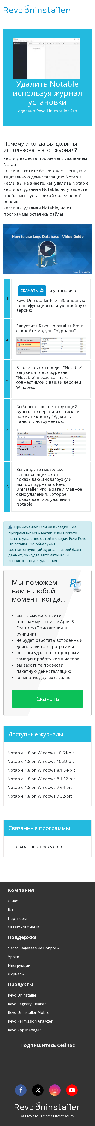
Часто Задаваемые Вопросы (33, 948)
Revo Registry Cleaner (27, 1003)
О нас (13, 900)
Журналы (16, 974)
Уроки (13, 956)
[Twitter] (38, 1090)
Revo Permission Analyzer (30, 1021)
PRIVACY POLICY (63, 1116)
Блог (12, 909)
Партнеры (17, 918)
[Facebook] (21, 1090)
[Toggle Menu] (85, 9)
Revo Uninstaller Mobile (28, 1012)
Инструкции (19, 965)
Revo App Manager (24, 1029)
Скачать (29, 290)
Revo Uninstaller (22, 995)
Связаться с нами (23, 927)
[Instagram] (55, 1090)
